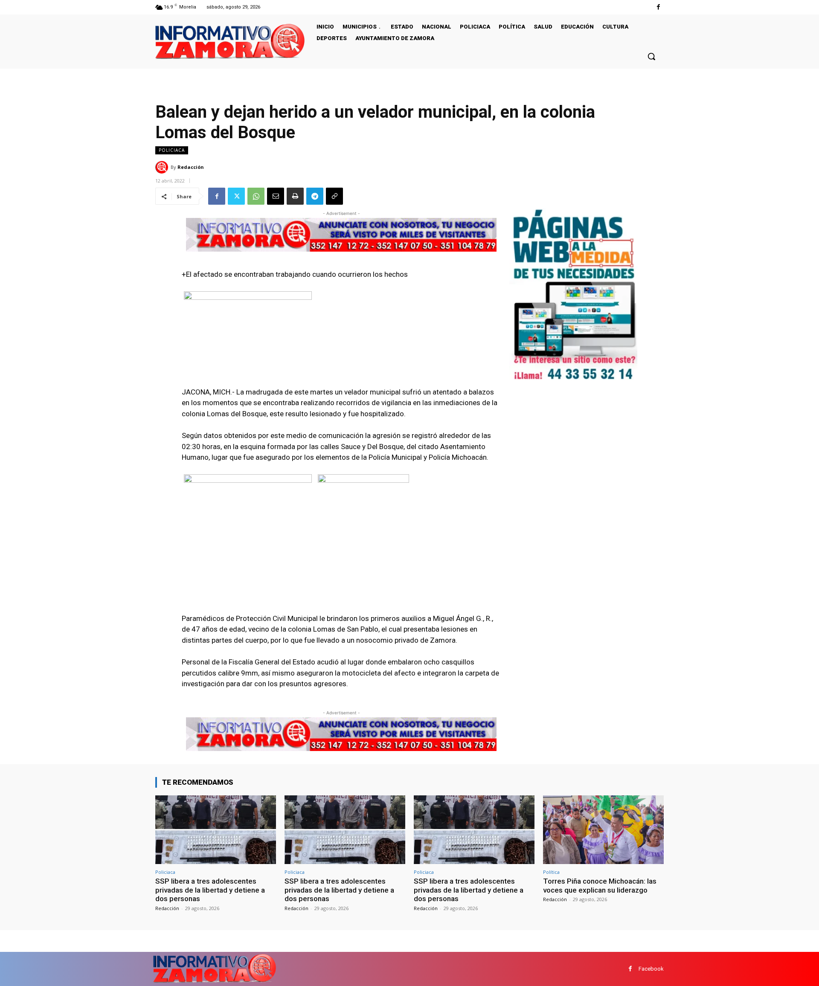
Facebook (651, 969)
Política (551, 872)
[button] (651, 56)
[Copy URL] (334, 196)
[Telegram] (314, 196)
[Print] (295, 196)
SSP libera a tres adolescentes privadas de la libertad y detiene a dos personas (210, 890)
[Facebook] (658, 7)
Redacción (190, 167)
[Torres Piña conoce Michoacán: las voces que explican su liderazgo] (603, 829)
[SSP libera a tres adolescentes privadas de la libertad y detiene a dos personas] (215, 829)
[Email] (275, 196)
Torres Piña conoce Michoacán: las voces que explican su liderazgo (599, 885)
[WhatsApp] (255, 196)
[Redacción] (163, 167)
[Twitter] (236, 196)
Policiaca (172, 150)
